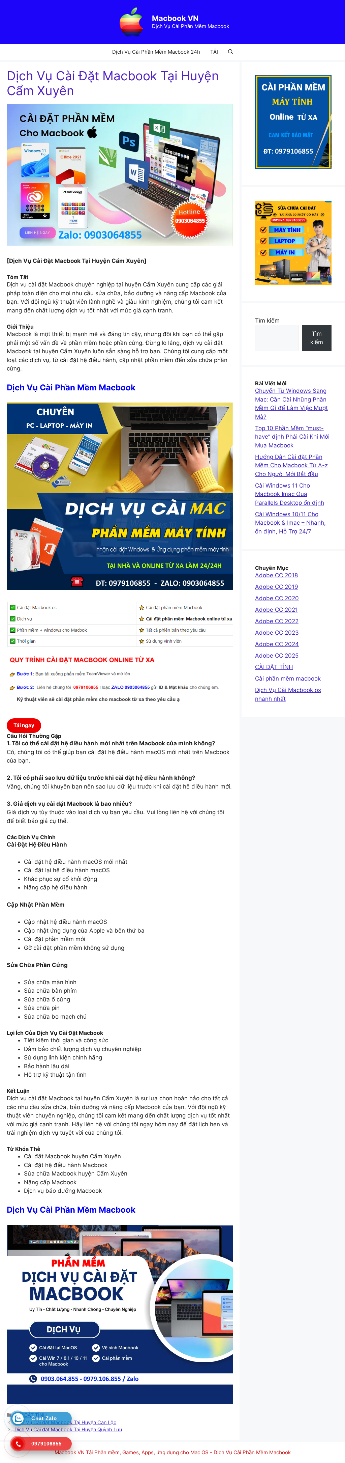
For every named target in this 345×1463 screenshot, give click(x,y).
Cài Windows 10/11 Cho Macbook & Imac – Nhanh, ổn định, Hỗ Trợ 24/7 (290, 523)
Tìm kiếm (267, 320)
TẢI (214, 52)
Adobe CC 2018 (276, 575)
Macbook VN (175, 18)
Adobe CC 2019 (276, 586)
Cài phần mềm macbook (288, 678)
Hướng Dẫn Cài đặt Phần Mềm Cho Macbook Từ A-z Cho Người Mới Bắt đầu (291, 465)
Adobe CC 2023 (277, 632)
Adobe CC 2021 (276, 609)
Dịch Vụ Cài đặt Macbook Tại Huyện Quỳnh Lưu (68, 1429)
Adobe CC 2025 (277, 655)
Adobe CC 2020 (277, 598)
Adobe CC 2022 (277, 621)
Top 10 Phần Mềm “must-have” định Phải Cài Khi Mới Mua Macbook (292, 437)
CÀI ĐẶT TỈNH (274, 667)
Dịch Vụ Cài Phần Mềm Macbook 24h (156, 52)
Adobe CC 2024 (277, 644)
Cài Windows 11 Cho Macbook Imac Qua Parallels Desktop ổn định (289, 494)
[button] (230, 52)
